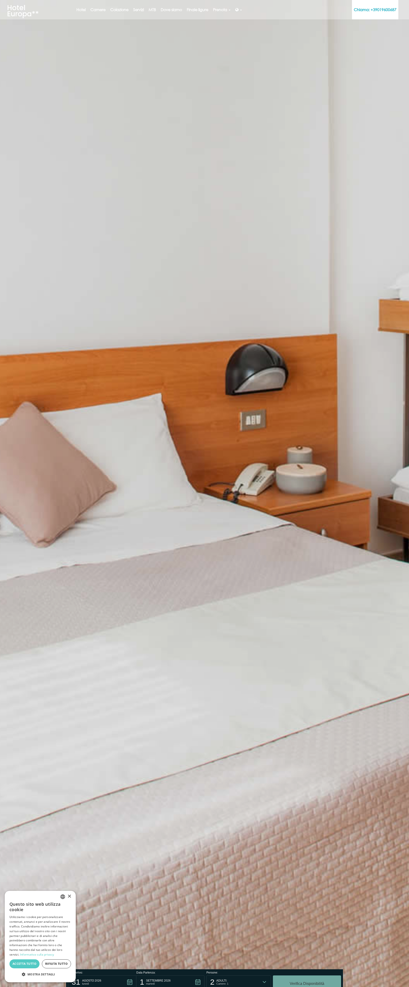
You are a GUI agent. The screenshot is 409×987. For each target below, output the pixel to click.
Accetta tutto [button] (24, 964)
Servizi (138, 9)
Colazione (119, 9)
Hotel (81, 9)
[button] (40, 974)
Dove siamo (171, 9)
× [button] (69, 896)
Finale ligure (197, 9)
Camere (98, 9)
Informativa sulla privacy (37, 955)
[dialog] (40, 936)
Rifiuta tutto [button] (56, 964)
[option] (204, 493)
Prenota (220, 9)
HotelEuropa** (23, 11)
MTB (152, 9)
